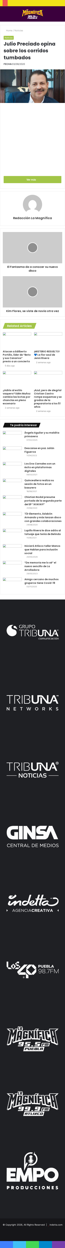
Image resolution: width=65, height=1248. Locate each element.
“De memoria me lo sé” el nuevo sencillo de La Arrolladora (40, 566)
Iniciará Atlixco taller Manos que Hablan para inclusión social (42, 549)
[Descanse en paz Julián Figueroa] (12, 452)
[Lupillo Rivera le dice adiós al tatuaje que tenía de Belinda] (12, 535)
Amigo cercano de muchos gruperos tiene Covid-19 (41, 581)
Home (8, 30)
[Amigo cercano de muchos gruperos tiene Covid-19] (12, 584)
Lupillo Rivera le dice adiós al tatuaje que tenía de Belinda (42, 532)
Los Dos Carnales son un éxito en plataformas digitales (39, 467)
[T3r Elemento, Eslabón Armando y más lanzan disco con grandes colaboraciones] (12, 518)
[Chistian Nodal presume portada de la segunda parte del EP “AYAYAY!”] (12, 501)
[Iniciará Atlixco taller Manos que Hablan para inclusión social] (12, 550)
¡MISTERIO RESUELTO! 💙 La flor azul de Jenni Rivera (47, 355)
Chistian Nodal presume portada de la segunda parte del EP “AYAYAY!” (43, 500)
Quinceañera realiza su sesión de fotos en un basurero (39, 484)
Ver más (32, 179)
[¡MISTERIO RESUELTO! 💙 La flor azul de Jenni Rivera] (48, 340)
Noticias (18, 30)
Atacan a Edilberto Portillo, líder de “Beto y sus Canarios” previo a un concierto (17, 356)
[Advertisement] (32, 139)
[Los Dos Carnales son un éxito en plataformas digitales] (12, 468)
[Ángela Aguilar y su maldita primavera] (12, 437)
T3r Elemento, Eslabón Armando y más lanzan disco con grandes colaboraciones (43, 517)
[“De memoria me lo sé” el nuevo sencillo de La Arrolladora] (12, 567)
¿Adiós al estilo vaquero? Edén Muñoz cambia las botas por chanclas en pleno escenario (17, 397)
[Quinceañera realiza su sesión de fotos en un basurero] (12, 485)
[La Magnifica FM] (32, 14)
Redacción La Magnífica (32, 218)
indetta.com (56, 1224)
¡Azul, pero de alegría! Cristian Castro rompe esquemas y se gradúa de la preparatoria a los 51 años (48, 399)
